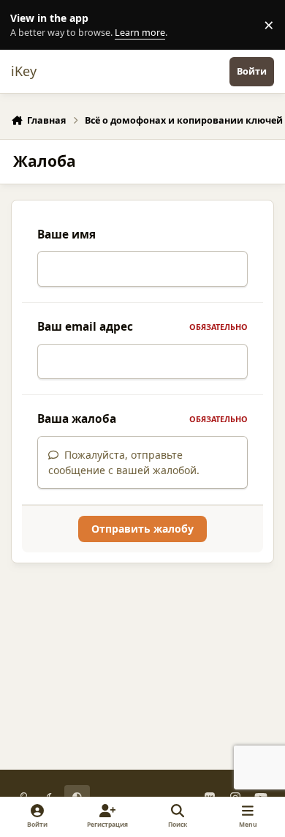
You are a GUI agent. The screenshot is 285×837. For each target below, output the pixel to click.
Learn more (28, 25)
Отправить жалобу (142, 529)
